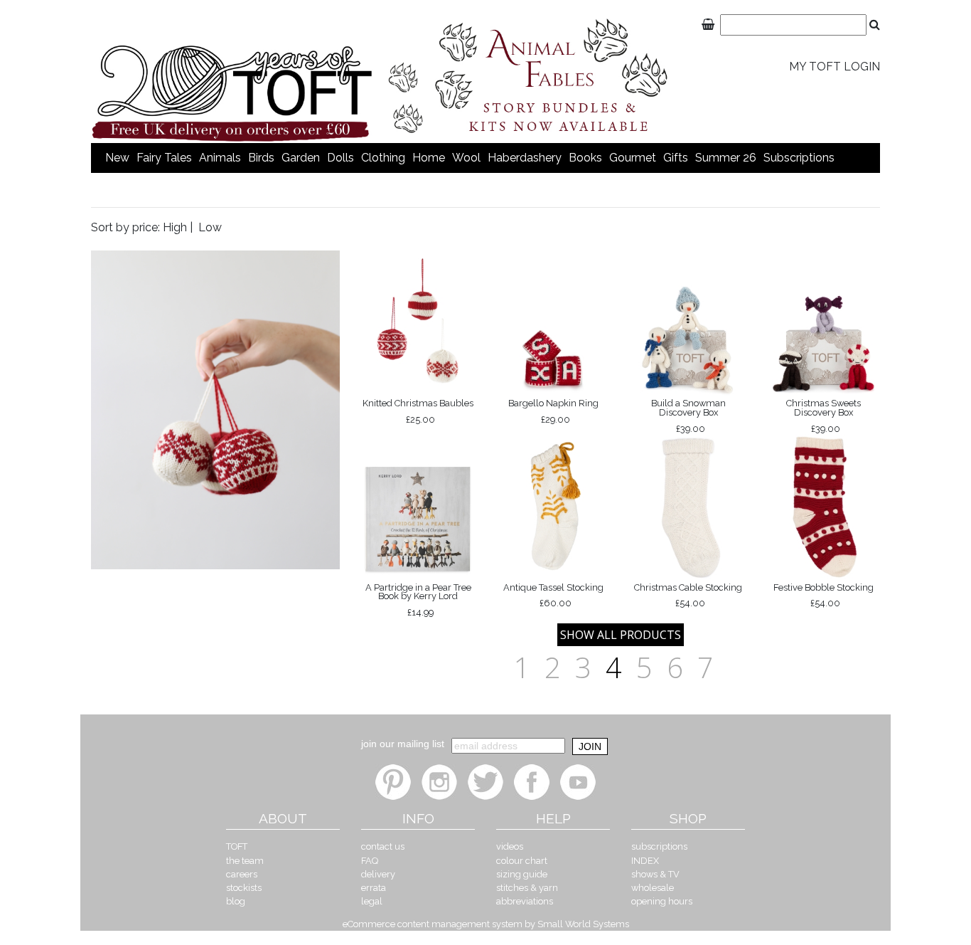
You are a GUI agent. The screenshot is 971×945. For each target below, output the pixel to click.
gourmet (632, 157)
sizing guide (521, 874)
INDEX (645, 860)
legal (371, 901)
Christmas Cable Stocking (688, 595)
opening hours (661, 901)
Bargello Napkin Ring (553, 411)
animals (220, 157)
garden (300, 157)
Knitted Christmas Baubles (418, 411)
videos (509, 846)
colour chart (521, 860)
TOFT (236, 846)
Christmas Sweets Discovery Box (823, 415)
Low (210, 227)
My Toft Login (834, 66)
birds (261, 157)
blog (235, 901)
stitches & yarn (527, 887)
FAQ (369, 860)
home (428, 157)
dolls (340, 157)
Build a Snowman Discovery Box (688, 415)
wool (466, 157)
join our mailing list (402, 743)
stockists (244, 887)
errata (373, 887)
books (585, 157)
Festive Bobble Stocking (823, 595)
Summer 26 (725, 157)
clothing (383, 157)
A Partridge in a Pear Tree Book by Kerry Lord (418, 600)
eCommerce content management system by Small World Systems (486, 924)
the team (245, 860)
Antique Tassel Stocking (553, 595)
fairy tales (164, 157)
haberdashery (525, 157)
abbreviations (524, 901)
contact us (382, 846)
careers (241, 874)
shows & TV (655, 874)
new (117, 157)
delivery (378, 874)
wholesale (652, 887)
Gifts (675, 157)
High (175, 227)
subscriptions (799, 157)
